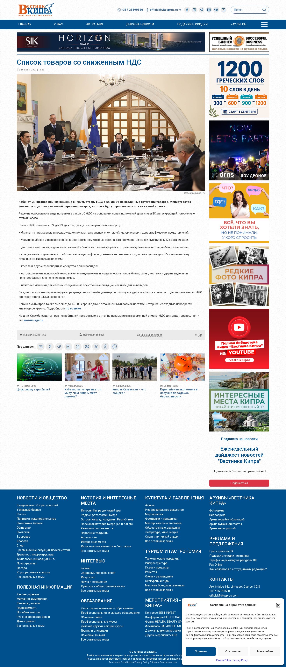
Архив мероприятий (222, 528)
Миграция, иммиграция (32, 599)
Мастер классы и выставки (163, 523)
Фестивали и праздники (161, 518)
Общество (24, 527)
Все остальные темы (31, 577)
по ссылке (73, 308)
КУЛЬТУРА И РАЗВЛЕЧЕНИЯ (174, 497)
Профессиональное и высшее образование (110, 612)
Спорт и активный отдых (161, 536)
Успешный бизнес (29, 509)
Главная (24, 24)
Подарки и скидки (192, 24)
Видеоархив (217, 515)
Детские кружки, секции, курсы (102, 626)
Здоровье (23, 536)
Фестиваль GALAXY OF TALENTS (167, 626)
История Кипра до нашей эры (101, 510)
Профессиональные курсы (99, 621)
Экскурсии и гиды (157, 581)
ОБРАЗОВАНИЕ (96, 600)
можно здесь (33, 320)
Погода (22, 568)
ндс (200, 335)
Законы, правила (28, 594)
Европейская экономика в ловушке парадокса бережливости (178, 393)
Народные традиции (94, 533)
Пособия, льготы (28, 612)
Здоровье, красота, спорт (98, 573)
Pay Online (238, 24)
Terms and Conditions (121, 662)
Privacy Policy (223, 660)
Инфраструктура (156, 563)
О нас (58, 24)
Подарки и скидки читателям (229, 555)
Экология (23, 532)
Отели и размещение (159, 576)
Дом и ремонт (26, 621)
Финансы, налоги (28, 603)
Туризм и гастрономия (173, 551)
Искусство (88, 577)
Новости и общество (42, 497)
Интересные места (93, 542)
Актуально (94, 24)
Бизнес (85, 568)
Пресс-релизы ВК (221, 551)
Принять (201, 651)
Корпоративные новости (33, 572)
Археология (89, 537)
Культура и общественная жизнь (103, 586)
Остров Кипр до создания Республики (107, 519)
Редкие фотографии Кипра (99, 515)
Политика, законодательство (36, 518)
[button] (278, 605)
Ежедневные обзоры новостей (37, 505)
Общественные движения (162, 527)
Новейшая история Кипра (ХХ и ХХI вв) (107, 524)
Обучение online (91, 617)
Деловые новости (140, 24)
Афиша (149, 505)
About (154, 662)
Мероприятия (154, 514)
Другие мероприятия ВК (161, 635)
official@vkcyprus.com (165, 9)
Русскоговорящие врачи (33, 617)
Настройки (265, 651)
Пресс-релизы (26, 563)
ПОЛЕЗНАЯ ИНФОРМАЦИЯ (45, 587)
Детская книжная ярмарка (163, 630)
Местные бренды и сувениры (164, 585)
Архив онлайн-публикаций (227, 519)
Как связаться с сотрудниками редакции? (238, 569)
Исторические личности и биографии (106, 546)
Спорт (21, 545)
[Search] (264, 9)
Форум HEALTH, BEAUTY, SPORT (166, 621)
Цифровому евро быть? (33, 389)
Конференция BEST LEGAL (163, 617)
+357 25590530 (132, 9)
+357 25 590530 (219, 591)
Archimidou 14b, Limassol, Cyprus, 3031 (234, 586)
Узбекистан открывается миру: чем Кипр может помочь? (83, 393)
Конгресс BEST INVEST (160, 612)
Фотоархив (216, 510)
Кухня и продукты (157, 567)
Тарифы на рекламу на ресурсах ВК (233, 560)
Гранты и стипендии (94, 630)
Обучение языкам (93, 635)
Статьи (21, 514)
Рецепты (151, 572)
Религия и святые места (97, 528)
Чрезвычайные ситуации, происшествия (43, 550)
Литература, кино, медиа (161, 532)
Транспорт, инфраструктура (35, 554)
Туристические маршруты (162, 558)
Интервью (93, 560)
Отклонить (233, 651)
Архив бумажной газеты (225, 524)
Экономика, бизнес (151, 335)
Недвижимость (27, 608)
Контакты (221, 579)
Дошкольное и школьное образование (107, 608)
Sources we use (168, 662)
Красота (22, 541)
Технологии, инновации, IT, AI (36, 559)
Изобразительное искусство (164, 509)
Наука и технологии (94, 582)
